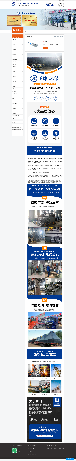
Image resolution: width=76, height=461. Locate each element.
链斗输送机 (14, 108)
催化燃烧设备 (14, 93)
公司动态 (46, 11)
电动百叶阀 (14, 118)
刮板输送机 (20, 21)
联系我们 (63, 0)
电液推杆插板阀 (52, 44)
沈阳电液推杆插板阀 (41, 182)
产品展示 (56, 0)
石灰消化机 (20, 27)
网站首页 (14, 8)
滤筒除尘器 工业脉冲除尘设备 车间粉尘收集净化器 (17, 127)
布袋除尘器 (14, 76)
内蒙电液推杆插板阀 (38, 180)
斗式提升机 (20, 11)
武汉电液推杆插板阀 (54, 182)
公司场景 (35, 8)
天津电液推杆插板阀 (57, 180)
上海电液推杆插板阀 (49, 181)
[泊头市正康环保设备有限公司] (27, 4)
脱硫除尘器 (14, 88)
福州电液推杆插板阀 (55, 181)
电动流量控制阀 (14, 110)
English (61, 8)
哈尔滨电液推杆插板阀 (47, 182)
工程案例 (24, 8)
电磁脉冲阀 (14, 66)
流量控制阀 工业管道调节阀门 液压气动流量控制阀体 (17, 132)
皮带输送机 (14, 113)
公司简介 (30, 8)
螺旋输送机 (20, 13)
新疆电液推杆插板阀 (31, 180)
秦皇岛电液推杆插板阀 (50, 180)
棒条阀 (13, 69)
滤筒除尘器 (14, 81)
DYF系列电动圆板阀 (15, 115)
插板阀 (13, 71)
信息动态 (46, 8)
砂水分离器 (20, 16)
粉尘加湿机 (20, 24)
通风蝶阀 (20, 29)
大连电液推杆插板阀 (44, 180)
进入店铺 (56, 8)
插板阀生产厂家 (58, 44)
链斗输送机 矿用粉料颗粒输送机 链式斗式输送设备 (17, 134)
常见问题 (46, 16)
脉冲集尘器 (14, 91)
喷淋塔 (13, 98)
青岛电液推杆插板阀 (36, 181)
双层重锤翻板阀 (20, 32)
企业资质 (40, 8)
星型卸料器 (14, 64)
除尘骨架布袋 (14, 103)
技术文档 (46, 13)
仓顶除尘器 (14, 83)
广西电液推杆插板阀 (34, 182)
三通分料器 (20, 35)
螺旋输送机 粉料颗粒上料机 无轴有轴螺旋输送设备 (17, 130)
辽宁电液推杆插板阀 (42, 181)
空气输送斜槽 (20, 19)
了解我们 (59, 0)
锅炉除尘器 (14, 86)
